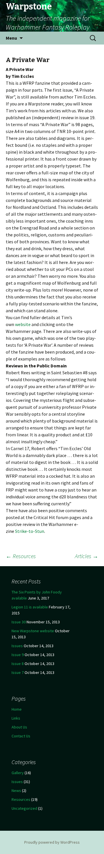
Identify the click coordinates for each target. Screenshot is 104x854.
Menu (11, 38)
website (23, 324)
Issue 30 (19, 621)
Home (17, 709)
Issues (17, 645)
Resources (21, 556)
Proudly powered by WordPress (52, 842)
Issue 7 (18, 672)
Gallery (18, 772)
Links (16, 718)
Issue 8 (18, 663)
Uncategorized (24, 808)
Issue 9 (18, 654)
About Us (19, 727)
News (16, 790)
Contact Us (21, 736)
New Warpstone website (33, 630)
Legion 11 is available (30, 607)
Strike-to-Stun (29, 531)
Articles (86, 556)
